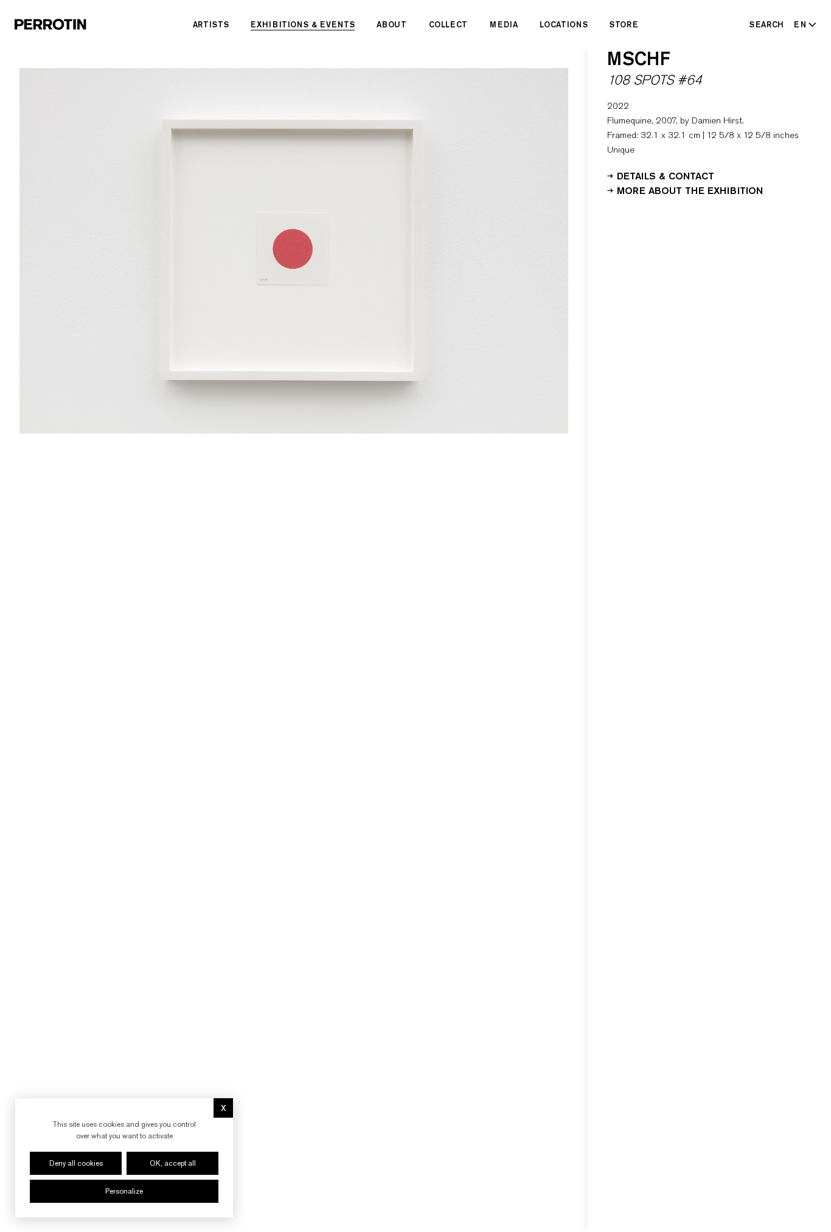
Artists (211, 24)
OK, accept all (173, 1163)
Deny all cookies (76, 1163)
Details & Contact (665, 175)
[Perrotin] (50, 24)
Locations (564, 24)
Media (504, 24)
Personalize (124, 1191)
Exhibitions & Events (303, 24)
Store (624, 24)
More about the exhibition (690, 190)
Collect (448, 24)
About (391, 24)
